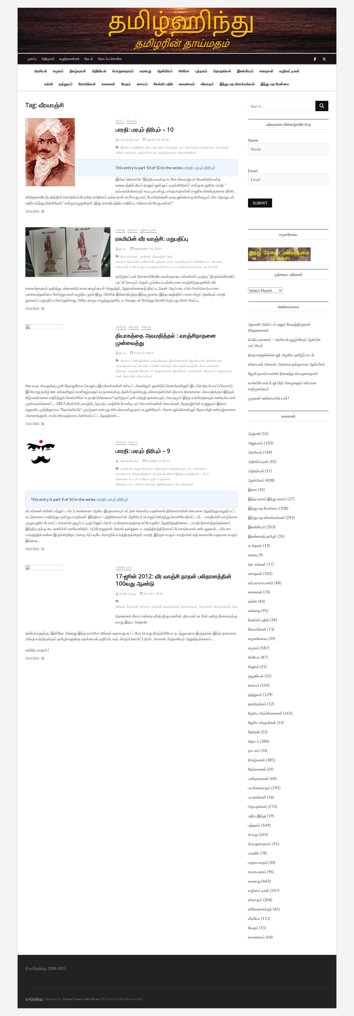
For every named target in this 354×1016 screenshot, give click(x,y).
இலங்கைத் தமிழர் (262, 536)
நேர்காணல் (257, 769)
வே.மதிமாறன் (155, 147)
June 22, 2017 (143, 353)
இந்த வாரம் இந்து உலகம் (267, 498)
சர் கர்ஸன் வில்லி (163, 474)
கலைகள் (108, 84)
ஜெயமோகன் (197, 361)
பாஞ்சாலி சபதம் (147, 152)
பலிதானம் (209, 371)
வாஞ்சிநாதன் (167, 152)
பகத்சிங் (154, 366)
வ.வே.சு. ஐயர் (138, 267)
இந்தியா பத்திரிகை (133, 147)
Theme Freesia (72, 999)
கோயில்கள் (87, 84)
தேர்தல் (254, 731)
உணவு (253, 554)
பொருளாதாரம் (123, 71)
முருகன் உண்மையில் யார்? (268, 398)
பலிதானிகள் (144, 376)
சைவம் (142, 84)
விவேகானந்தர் (260, 909)
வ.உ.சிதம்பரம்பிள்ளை (188, 267)
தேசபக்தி (133, 262)
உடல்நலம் (255, 545)
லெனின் (150, 484)
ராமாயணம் (257, 871)
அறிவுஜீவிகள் (141, 361)
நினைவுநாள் (189, 606)
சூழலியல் (256, 675)
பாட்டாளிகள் (136, 484)
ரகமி (170, 262)
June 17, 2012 (153, 593)
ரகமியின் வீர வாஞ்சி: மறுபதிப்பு (152, 238)
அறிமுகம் (47, 58)
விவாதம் (207, 84)
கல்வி (48, 84)
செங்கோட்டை (202, 262)
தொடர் (120, 121)
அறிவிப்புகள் (124, 567)
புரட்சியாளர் (210, 267)
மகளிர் (253, 853)
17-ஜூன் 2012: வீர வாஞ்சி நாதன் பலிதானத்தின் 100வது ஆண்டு (173, 579)
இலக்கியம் (245, 71)
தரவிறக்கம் (257, 703)
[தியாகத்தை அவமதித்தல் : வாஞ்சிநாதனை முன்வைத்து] (67, 350)
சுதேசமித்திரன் (186, 152)
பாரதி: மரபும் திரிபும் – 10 (145, 129)
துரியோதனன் (165, 484)
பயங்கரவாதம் (259, 787)
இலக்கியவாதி (178, 361)
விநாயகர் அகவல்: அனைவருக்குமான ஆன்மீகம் (286, 364)
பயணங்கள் (257, 797)
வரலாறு (145, 71)
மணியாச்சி (147, 262)
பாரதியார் (130, 152)
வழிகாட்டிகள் (289, 71)
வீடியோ (254, 918)
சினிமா (184, 71)
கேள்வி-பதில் (163, 84)
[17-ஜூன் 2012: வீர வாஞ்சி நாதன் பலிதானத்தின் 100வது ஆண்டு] (67, 591)
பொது (253, 834)
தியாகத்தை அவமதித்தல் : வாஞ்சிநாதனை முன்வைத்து (166, 338)
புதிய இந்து (257, 815)
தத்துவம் (66, 84)
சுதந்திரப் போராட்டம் (160, 267)
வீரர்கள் (120, 606)
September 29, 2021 (147, 249)
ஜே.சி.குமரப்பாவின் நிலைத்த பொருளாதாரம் (283, 373)
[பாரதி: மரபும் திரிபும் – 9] (67, 451)
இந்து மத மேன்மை (275, 84)
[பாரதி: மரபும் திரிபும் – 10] (67, 152)
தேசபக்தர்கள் (129, 256)
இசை (252, 489)
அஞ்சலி (156, 606)
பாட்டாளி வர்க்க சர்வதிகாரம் (196, 147)
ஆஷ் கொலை (162, 371)
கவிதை (254, 610)
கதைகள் (266, 71)
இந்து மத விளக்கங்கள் (237, 84)
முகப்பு (32, 58)
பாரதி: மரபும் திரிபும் (199, 167)
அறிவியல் (99, 71)
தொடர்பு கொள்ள (110, 58)
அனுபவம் (255, 442)
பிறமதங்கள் (222, 71)
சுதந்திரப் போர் (196, 366)
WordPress (92, 999)
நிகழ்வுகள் (78, 71)
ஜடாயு (122, 249)
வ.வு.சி (133, 479)
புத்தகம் (201, 71)
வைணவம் (187, 84)
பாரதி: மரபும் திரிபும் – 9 (143, 450)
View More (36, 211)
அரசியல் (40, 71)
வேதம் (126, 84)
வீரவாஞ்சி (171, 147)
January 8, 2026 (157, 139)
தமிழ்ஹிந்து (34, 999)
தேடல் (88, 58)
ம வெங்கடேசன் (128, 139)
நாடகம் (254, 750)
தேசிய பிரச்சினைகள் (265, 713)
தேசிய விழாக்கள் (262, 722)
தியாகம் (126, 361)
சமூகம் (58, 71)
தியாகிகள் (179, 371)
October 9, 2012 (157, 461)
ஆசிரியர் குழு (127, 593)
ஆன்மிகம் (165, 71)
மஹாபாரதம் (258, 862)
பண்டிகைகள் (258, 778)
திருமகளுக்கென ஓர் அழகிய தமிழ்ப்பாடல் (281, 354)
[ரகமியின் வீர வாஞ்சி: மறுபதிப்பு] (67, 252)
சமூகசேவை (257, 638)
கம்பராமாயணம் (260, 582)
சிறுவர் (253, 666)
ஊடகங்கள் (257, 564)
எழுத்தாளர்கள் (69, 58)
